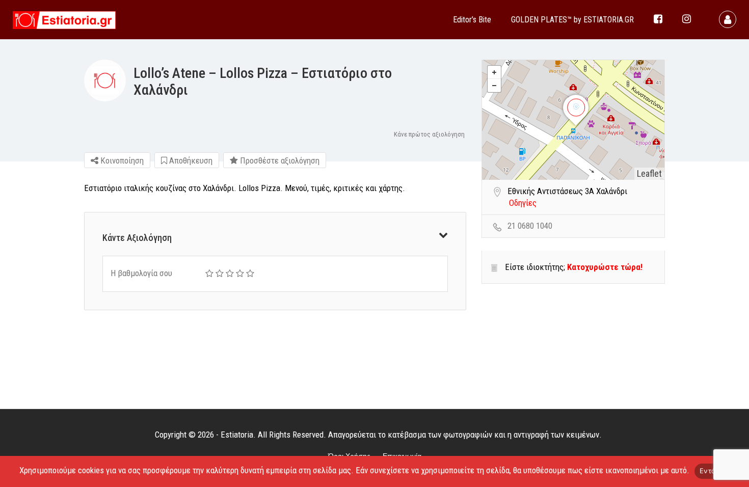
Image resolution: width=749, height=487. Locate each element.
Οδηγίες (523, 203)
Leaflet (649, 173)
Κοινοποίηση (121, 160)
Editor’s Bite (472, 19)
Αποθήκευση (189, 160)
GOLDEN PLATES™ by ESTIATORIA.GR (572, 19)
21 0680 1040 (529, 226)
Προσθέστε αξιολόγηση (278, 160)
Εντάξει (712, 471)
